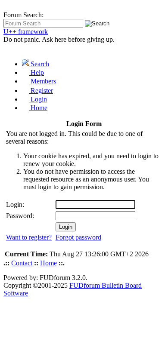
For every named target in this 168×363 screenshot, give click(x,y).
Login (38, 99)
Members (42, 81)
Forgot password (78, 237)
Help (36, 72)
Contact (21, 263)
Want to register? (29, 237)
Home (38, 107)
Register (41, 90)
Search (39, 64)
